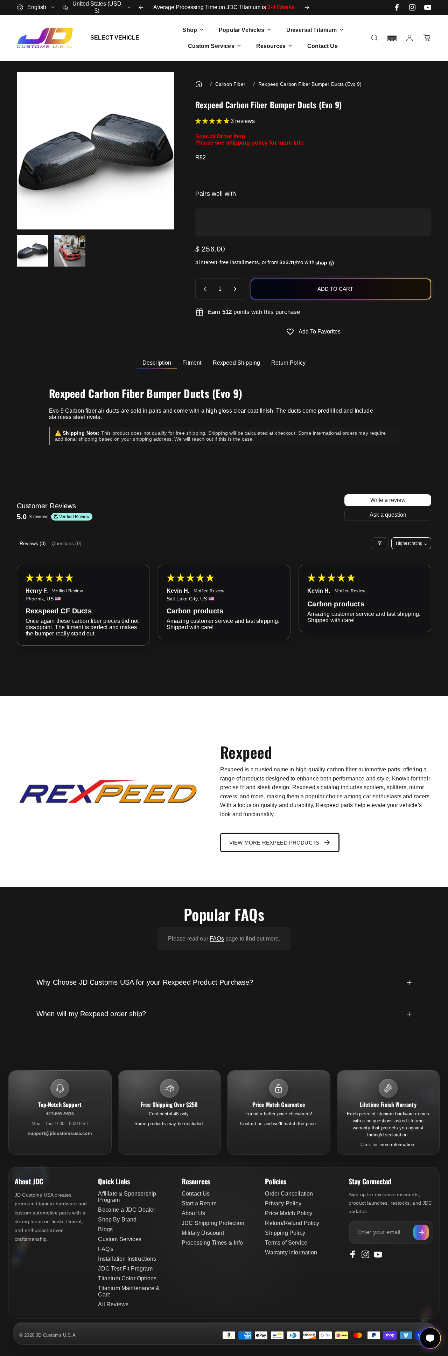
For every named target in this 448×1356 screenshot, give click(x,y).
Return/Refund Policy (292, 1223)
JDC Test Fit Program (125, 1269)
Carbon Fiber (230, 84)
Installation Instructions (127, 1259)
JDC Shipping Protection (213, 1223)
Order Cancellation (289, 1194)
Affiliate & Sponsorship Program (127, 1197)
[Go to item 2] (69, 251)
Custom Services (119, 1239)
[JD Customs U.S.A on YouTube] (427, 7)
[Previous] (141, 7)
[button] (392, 38)
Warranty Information (291, 1252)
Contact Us (196, 1194)
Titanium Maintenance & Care (129, 1291)
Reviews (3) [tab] (33, 543)
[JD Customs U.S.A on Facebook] (396, 7)
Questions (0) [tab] (66, 543)
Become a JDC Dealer (126, 1210)
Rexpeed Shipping (236, 363)
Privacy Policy (283, 1203)
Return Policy (288, 363)
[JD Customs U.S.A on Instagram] (412, 7)
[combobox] (36, 7)
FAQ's (105, 1249)
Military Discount (203, 1233)
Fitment (191, 363)
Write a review (388, 500)
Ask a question (388, 515)
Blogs (105, 1229)
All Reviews (113, 1304)
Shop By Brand (117, 1220)
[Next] (307, 7)
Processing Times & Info (212, 1243)
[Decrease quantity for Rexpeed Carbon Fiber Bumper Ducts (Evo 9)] (204, 289)
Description (157, 363)
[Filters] (379, 543)
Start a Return (199, 1203)
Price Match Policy (288, 1213)
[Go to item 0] (32, 251)
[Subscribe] (421, 1232)
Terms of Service (286, 1243)
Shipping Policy (285, 1233)
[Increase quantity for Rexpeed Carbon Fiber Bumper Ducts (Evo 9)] (237, 289)
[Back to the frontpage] (198, 84)
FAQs (217, 939)
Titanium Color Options (127, 1278)
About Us (193, 1213)
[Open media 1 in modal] (95, 150)
